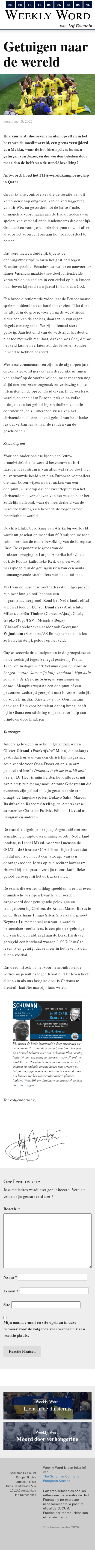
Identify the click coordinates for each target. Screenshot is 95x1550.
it (29, 5)
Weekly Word (47, 14)
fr (20, 5)
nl (88, 5)
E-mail (11, 1291)
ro (78, 5)
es (68, 5)
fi (39, 5)
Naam (10, 1277)
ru (49, 5)
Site (6, 1305)
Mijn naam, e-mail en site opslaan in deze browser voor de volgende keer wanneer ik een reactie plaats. (44, 1328)
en (10, 5)
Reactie (11, 1209)
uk (59, 5)
